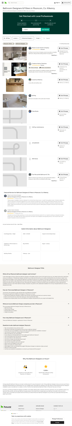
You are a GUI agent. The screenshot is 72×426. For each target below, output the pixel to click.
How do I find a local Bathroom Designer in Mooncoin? (18, 290)
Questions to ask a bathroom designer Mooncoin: (17, 325)
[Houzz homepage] (5, 2)
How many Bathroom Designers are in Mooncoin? (17, 318)
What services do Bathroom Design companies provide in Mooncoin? (22, 304)
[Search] (9, 2)
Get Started (45, 29)
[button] (2, 2)
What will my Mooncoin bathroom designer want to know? (19, 274)
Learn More (19, 224)
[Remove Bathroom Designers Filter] (26, 43)
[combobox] (16, 2)
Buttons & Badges (40, 408)
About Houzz (21, 408)
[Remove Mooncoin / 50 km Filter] (13, 43)
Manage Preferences (57, 418)
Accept (57, 422)
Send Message (64, 48)
